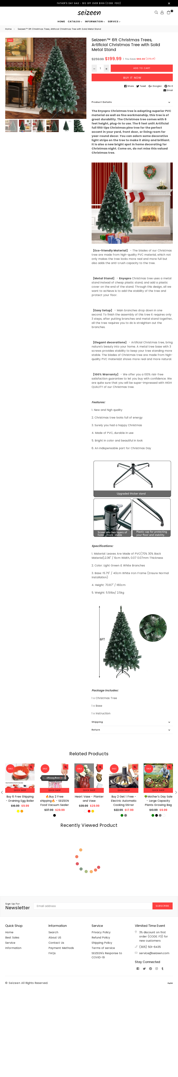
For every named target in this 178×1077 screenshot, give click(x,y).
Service (113, 21)
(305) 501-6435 (150, 947)
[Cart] (168, 12)
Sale (10, 40)
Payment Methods (61, 948)
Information (94, 21)
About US (54, 938)
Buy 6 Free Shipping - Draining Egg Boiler (20, 799)
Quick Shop (20, 790)
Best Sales (12, 938)
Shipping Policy (102, 943)
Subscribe (162, 906)
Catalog (74, 21)
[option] (45, 78)
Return (96, 729)
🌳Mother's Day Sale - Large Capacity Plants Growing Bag (158, 801)
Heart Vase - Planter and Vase (89, 799)
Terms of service (103, 948)
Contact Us (56, 943)
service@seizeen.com (154, 953)
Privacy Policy (101, 932)
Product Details (102, 102)
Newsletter (17, 906)
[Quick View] (31, 767)
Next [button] (82, 78)
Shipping (97, 721)
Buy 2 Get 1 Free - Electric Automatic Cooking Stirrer (124, 801)
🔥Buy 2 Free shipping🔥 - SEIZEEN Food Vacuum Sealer (54, 801)
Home (61, 21)
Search (53, 932)
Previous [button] (9, 78)
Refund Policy (101, 938)
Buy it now (132, 78)
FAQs (52, 953)
